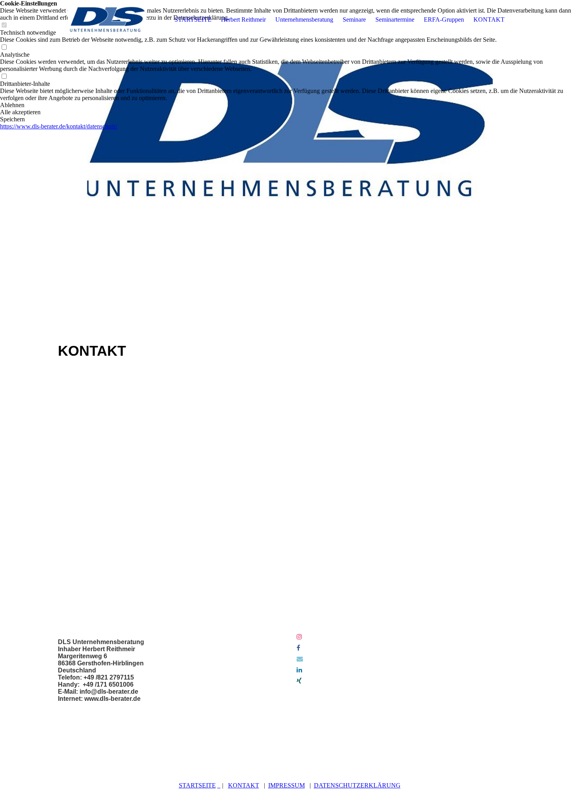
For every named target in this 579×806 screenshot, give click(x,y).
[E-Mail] (300, 659)
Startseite (197, 785)
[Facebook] (298, 647)
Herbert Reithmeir (243, 19)
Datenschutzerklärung (357, 785)
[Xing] (299, 681)
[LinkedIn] (299, 670)
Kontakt (243, 785)
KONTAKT (489, 19)
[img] (107, 19)
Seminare (354, 19)
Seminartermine (394, 19)
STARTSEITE (193, 19)
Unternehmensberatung (304, 19)
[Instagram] (299, 636)
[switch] (4, 47)
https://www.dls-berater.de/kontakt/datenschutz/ (58, 126)
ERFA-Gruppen (444, 19)
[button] (289, 105)
